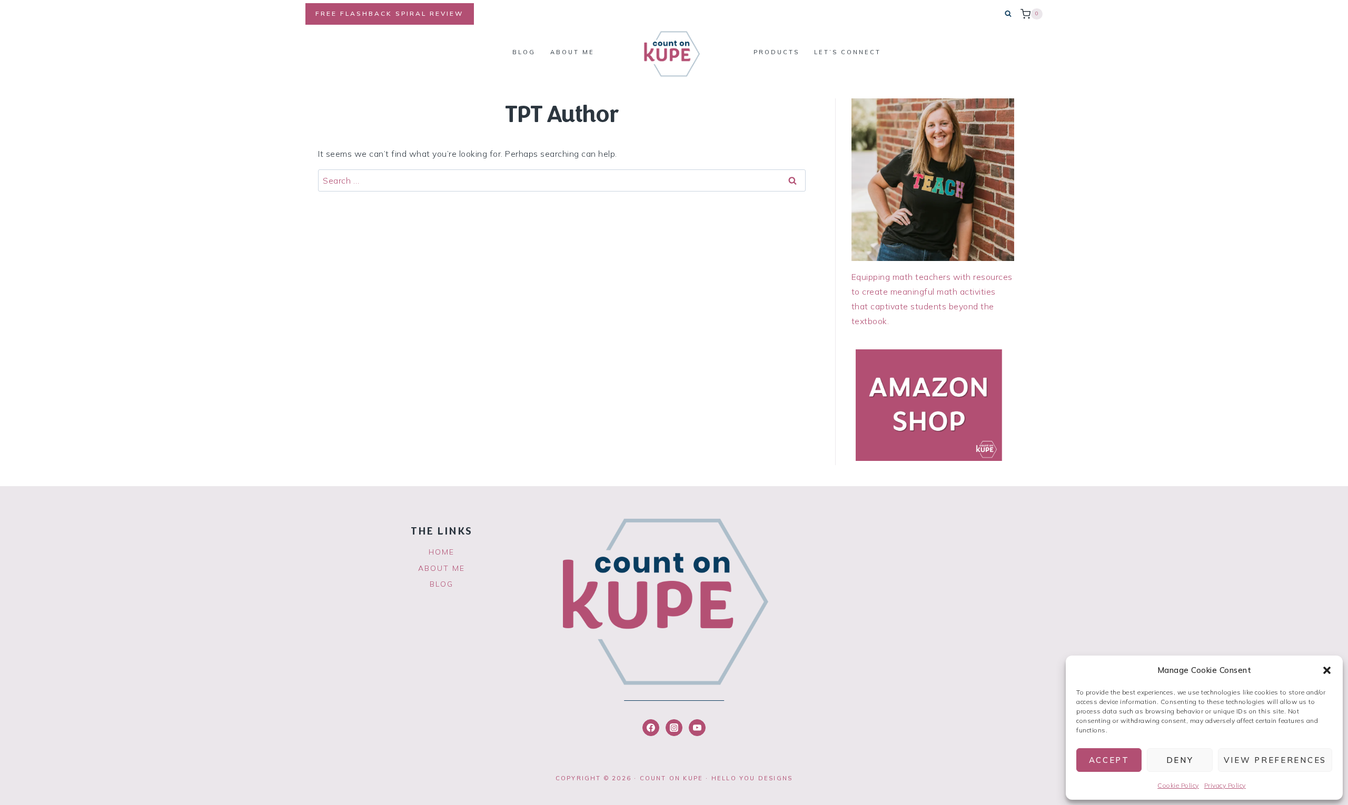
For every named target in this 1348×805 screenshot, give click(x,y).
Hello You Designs (751, 778)
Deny (1180, 760)
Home (441, 552)
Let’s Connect (847, 52)
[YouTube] (697, 727)
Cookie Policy (1178, 785)
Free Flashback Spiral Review (389, 13)
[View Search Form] (1008, 14)
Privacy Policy (1225, 785)
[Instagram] (674, 727)
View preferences (1275, 760)
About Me (572, 52)
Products (776, 52)
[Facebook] (650, 727)
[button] (1327, 670)
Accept (1109, 760)
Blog (524, 52)
